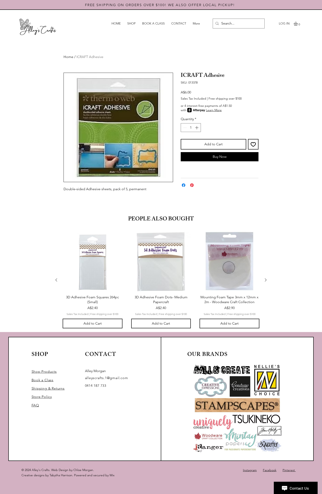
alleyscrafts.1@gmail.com (106, 378)
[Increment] (197, 127)
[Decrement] (184, 127)
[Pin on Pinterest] (192, 185)
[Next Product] (265, 280)
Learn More (214, 110)
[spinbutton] (191, 127)
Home (68, 57)
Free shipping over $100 (225, 98)
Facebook (269, 470)
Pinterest (289, 470)
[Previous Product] (56, 280)
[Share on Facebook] (183, 185)
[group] (161, 280)
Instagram (250, 470)
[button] (298, 24)
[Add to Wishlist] (253, 144)
